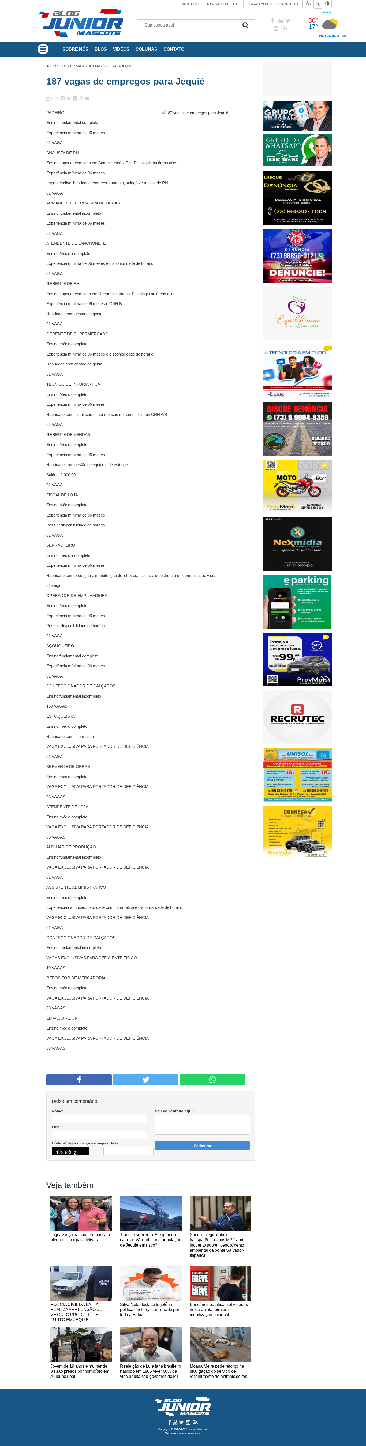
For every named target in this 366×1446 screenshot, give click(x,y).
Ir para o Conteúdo (223, 4)
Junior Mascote (197, 1429)
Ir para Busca (288, 4)
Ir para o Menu (259, 4)
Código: (85, 1143)
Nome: (58, 1111)
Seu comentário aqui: (174, 1111)
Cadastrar (202, 1146)
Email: (57, 1127)
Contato (173, 49)
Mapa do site (191, 4)
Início (51, 66)
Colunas (146, 49)
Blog (101, 49)
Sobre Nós (75, 49)
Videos (121, 49)
